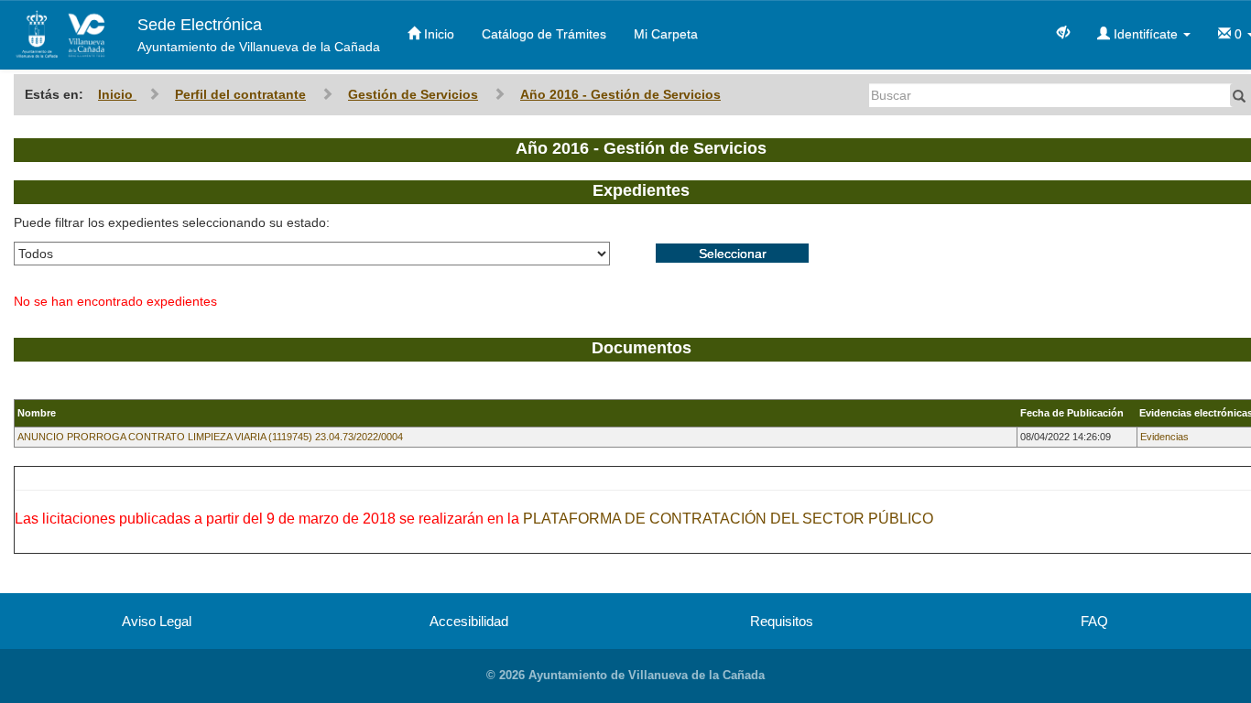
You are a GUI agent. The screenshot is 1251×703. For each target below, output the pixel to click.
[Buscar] (1239, 95)
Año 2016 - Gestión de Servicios (620, 94)
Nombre (36, 412)
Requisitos (781, 621)
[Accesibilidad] (1063, 31)
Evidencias (1164, 436)
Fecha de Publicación (1072, 412)
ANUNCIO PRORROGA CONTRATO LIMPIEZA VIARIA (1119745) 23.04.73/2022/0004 (210, 436)
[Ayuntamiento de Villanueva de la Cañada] (62, 34)
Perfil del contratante (240, 94)
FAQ (1094, 621)
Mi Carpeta (666, 34)
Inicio (437, 34)
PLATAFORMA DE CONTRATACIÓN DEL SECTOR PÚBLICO (728, 518)
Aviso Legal (156, 621)
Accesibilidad (469, 621)
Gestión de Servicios (413, 94)
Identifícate (1145, 34)
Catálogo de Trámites (544, 34)
